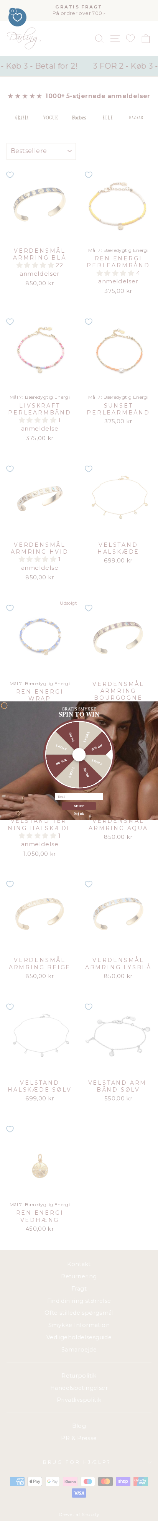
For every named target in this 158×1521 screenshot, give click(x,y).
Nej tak (79, 813)
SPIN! (79, 806)
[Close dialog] (4, 705)
